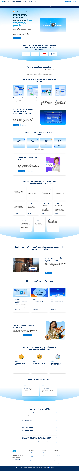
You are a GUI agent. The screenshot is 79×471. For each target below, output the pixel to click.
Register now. (57, 6)
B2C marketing (42, 417)
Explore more (24, 125)
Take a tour (16, 125)
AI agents (48, 414)
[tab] (29, 252)
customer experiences (47, 415)
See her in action (30, 171)
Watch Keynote (35, 309)
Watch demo (17, 309)
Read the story (48, 272)
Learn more (21, 171)
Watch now (53, 309)
